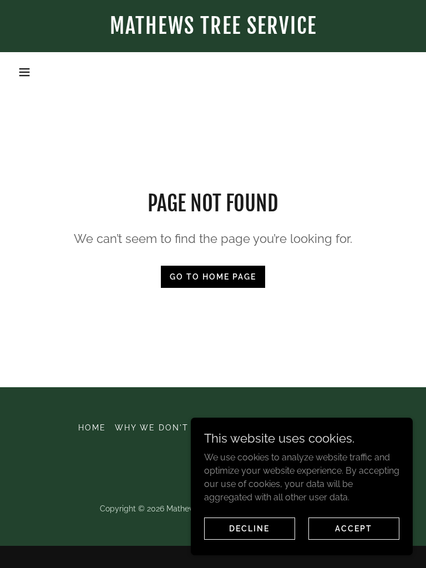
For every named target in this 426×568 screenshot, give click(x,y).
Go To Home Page (213, 276)
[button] (24, 72)
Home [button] (92, 427)
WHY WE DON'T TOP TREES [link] (180, 427)
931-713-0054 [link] (213, 71)
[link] (213, 31)
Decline (249, 528)
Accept (353, 528)
